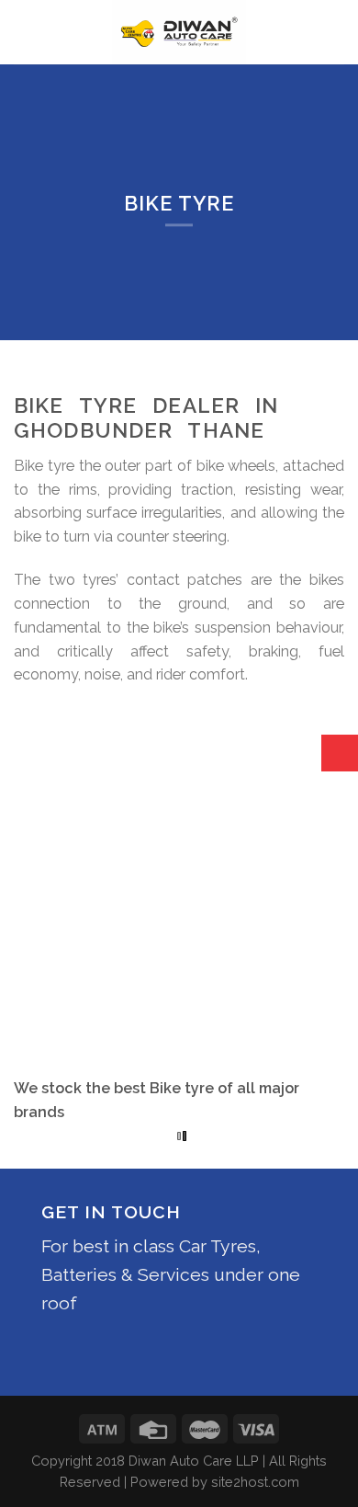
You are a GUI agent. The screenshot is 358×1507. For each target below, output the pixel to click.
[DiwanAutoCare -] (179, 32)
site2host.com (255, 1482)
